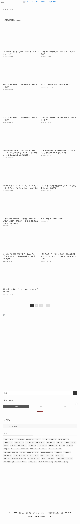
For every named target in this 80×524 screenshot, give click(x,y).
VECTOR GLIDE (46, 452)
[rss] (45, 504)
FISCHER (51, 442)
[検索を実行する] (75, 393)
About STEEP (13, 513)
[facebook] (35, 504)
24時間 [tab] (16, 406)
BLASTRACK (63, 439)
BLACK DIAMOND (49, 439)
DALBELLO (19, 442)
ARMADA (20, 439)
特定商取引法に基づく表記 (55, 513)
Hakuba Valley (70, 442)
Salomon (15, 449)
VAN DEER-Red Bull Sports (29, 452)
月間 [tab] (64, 406)
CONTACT (68, 513)
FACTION (40, 442)
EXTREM (30, 442)
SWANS (43, 449)
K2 (6, 445)
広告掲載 (28, 513)
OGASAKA (42, 445)
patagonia (53, 445)
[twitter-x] (37, 504)
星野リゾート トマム (64, 458)
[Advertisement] (40, 486)
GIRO (60, 442)
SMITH (33, 449)
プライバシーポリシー (39, 513)
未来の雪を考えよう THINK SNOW (15, 462)
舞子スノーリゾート (46, 462)
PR (6, 449)
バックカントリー (46, 455)
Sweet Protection (55, 449)
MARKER (22, 445)
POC (62, 445)
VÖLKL (67, 452)
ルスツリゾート (33, 458)
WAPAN (7, 455)
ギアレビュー (32, 455)
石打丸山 (32, 462)
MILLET (32, 445)
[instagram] (40, 504)
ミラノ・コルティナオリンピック (15, 458)
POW (70, 445)
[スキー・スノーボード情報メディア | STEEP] (40, 2)
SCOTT (24, 449)
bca (38, 439)
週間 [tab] (40, 406)
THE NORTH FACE (11, 452)
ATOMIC (30, 439)
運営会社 (21, 513)
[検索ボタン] (77, 2)
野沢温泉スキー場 (61, 462)
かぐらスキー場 (19, 455)
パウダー (59, 455)
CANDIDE (8, 442)
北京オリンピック (48, 458)
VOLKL (58, 452)
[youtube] (43, 504)
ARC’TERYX (9, 439)
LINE (13, 445)
